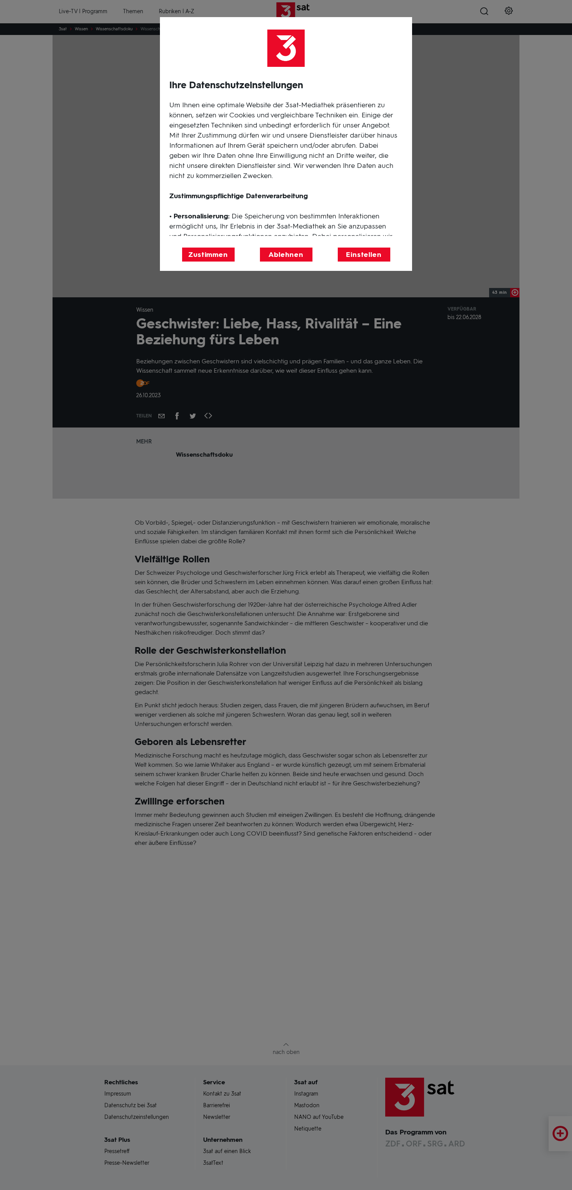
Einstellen (364, 254)
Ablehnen (285, 254)
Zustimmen (208, 254)
